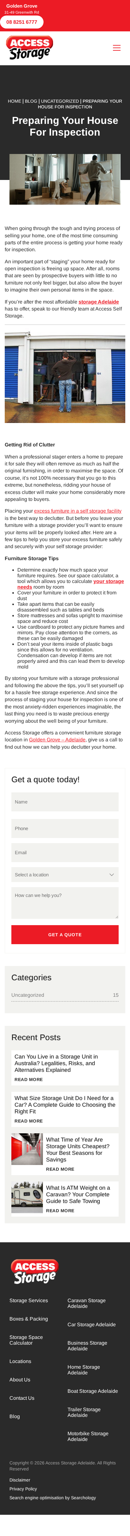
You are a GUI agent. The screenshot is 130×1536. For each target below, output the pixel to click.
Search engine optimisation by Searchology (52, 1497)
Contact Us (21, 1398)
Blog (14, 1416)
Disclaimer (19, 1479)
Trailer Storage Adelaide (84, 1412)
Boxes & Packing (28, 1319)
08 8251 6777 (21, 22)
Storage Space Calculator (26, 1340)
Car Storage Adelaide (92, 1324)
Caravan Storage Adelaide (87, 1303)
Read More (29, 1079)
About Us (19, 1379)
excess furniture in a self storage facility (77, 511)
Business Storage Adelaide (87, 1345)
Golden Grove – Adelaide (57, 739)
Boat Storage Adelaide (93, 1391)
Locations (20, 1361)
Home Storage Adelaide (84, 1369)
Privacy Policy (23, 1488)
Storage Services (28, 1300)
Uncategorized (27, 995)
